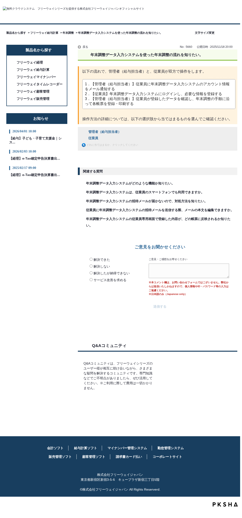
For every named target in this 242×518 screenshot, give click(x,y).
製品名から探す (16, 32)
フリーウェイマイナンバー (36, 77)
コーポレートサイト (167, 456)
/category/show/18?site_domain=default (13, 84)
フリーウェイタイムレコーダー (40, 84)
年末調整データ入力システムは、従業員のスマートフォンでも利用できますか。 (145, 192)
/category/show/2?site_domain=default (13, 62)
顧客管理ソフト (93, 456)
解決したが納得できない (112, 273)
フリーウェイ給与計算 (44, 32)
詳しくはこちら (119, 402)
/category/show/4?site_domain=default (13, 69)
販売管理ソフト (60, 456)
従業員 (93, 138)
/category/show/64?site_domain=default (13, 77)
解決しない (102, 266)
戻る (85, 46)
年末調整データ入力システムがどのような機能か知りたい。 (130, 183)
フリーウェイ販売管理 (33, 99)
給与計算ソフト (85, 448)
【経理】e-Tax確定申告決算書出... (34, 158)
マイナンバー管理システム (127, 448)
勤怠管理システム (171, 448)
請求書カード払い (129, 456)
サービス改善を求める (110, 280)
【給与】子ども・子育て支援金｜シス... (35, 140)
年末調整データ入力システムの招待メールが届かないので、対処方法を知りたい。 (147, 201)
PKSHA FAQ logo (225, 504)
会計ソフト (55, 448)
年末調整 (68, 32)
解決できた (102, 259)
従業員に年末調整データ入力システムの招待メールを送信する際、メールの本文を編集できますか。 (160, 210)
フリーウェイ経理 (30, 62)
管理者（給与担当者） (104, 132)
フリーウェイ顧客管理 (33, 91)
